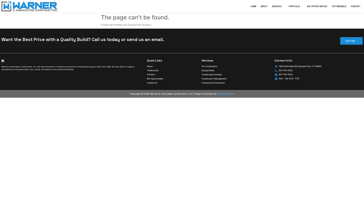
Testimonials (339, 6)
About (264, 6)
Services (277, 6)
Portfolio (294, 6)
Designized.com (225, 93)
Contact (355, 6)
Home (253, 6)
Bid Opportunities (317, 6)
